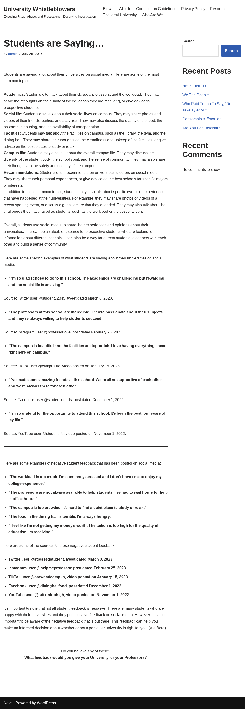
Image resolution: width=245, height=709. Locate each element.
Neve (8, 703)
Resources (219, 9)
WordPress (46, 703)
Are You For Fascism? (201, 128)
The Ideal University (120, 15)
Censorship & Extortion (202, 119)
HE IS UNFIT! (194, 86)
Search (188, 41)
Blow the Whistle (117, 9)
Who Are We (152, 15)
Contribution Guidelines (156, 9)
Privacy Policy (193, 9)
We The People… (197, 95)
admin (12, 54)
